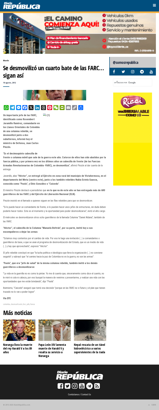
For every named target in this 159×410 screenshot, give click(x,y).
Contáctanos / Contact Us (79, 394)
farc (24, 304)
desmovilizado (16, 304)
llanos (32, 304)
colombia (6, 304)
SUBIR (153, 404)
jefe (28, 304)
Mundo (6, 60)
